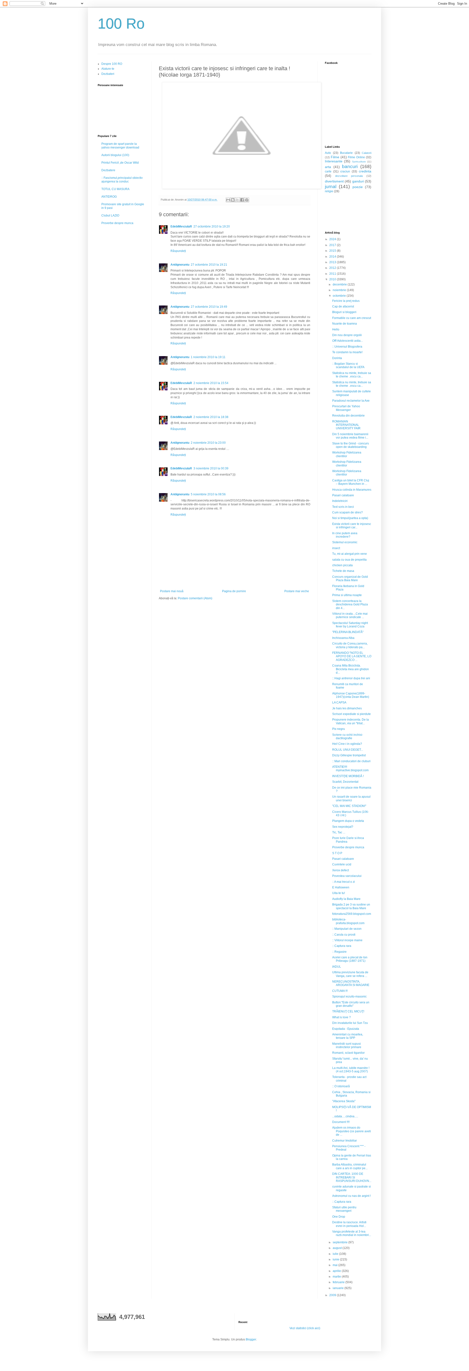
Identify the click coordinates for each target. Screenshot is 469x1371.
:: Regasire (339, 951)
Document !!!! (341, 1122)
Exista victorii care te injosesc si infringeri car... (351, 525)
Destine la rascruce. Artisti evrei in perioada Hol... (349, 1224)
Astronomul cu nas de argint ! (351, 1196)
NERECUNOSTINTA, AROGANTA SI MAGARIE (350, 983)
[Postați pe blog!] (232, 199)
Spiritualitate (359, 161)
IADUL (336, 966)
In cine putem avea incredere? (344, 535)
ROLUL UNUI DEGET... (347, 749)
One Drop (338, 1216)
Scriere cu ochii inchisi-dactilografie (347, 736)
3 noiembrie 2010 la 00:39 (210, 468)
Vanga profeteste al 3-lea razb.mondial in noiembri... (351, 1233)
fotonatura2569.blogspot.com (351, 914)
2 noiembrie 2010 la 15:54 (210, 383)
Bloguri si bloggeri (344, 312)
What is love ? (341, 1017)
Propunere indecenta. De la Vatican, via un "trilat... (350, 721)
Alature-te (107, 68)
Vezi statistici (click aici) (304, 1328)
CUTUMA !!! (340, 991)
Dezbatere (108, 170)
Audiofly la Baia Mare (346, 899)
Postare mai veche (296, 591)
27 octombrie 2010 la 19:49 (209, 306)
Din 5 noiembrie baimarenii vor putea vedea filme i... (350, 435)
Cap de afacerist (343, 306)
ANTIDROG (109, 196)
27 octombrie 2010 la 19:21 (209, 264)
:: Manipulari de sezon (347, 928)
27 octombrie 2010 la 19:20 (211, 226)
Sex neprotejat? (342, 826)
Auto (328, 153)
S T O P (337, 853)
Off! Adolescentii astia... (347, 340)
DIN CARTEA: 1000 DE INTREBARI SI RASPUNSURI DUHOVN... (351, 1177)
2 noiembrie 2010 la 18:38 (210, 417)
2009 (333, 1295)
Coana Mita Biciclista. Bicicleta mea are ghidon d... (350, 669)
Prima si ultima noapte (347, 595)
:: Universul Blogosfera (347, 346)
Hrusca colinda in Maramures (351, 489)
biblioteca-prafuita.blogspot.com (348, 921)
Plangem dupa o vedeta (348, 821)
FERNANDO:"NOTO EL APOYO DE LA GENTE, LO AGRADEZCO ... (351, 656)
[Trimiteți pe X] (237, 199)
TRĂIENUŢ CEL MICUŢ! (348, 1011)
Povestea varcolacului (347, 876)
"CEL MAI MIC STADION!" (349, 806)
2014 (333, 256)
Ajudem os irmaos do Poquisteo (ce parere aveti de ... (351, 1131)
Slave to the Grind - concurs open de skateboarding (350, 445)
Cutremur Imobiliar (344, 1140)
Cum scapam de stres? (347, 512)
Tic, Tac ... (338, 832)
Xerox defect (340, 870)
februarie (339, 1282)
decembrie (340, 284)
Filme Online (356, 157)
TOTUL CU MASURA (115, 189)
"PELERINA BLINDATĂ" (347, 632)
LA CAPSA (339, 702)
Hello (335, 329)
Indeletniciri (340, 501)
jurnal (330, 186)
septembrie (340, 1242)
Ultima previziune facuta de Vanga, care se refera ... (350, 974)
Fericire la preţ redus (346, 301)
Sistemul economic (344, 542)
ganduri (358, 181)
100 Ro (121, 23)
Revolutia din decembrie (348, 415)
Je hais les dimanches (347, 708)
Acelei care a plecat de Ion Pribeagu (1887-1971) (349, 959)
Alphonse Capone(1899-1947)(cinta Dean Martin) (350, 695)
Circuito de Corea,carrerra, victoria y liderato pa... (350, 645)
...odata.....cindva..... (345, 1116)
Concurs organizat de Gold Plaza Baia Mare (350, 578)
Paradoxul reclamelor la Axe (351, 400)
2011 (333, 273)
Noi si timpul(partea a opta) (350, 518)
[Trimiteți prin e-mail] (228, 199)
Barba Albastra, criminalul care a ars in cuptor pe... (350, 1166)
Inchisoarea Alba (343, 638)
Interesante (333, 161)
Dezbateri (107, 74)
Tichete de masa (343, 571)
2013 (333, 262)
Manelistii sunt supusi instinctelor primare (346, 1045)
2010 (333, 279)
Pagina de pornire (234, 591)
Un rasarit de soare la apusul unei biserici (351, 798)
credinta (365, 171)
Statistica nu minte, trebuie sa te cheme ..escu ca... (351, 374)
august (337, 1248)
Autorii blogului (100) (115, 155)
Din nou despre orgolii (347, 335)
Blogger (251, 1339)
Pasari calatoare (343, 495)
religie (329, 191)
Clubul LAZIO (110, 215)
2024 (333, 239)
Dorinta (337, 358)
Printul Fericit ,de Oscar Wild (120, 162)
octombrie (340, 295)
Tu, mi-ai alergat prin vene (349, 553)
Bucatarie (346, 153)
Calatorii (366, 152)
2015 (333, 250)
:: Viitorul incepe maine (347, 940)
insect (336, 548)
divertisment (334, 181)
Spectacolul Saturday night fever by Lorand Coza (350, 624)
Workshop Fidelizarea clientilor (346, 454)
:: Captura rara (341, 946)
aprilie (337, 1271)
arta (328, 167)
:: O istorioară (341, 1086)
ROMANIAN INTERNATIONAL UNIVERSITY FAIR (346, 425)
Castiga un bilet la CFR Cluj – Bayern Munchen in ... (350, 482)
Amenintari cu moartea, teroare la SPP (347, 1036)
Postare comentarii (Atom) (195, 598)
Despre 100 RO (111, 64)
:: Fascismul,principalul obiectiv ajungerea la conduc (122, 179)
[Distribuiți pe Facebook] (242, 199)
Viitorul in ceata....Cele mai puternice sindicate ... (350, 615)
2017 (333, 245)
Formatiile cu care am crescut (351, 318)
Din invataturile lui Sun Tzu (350, 1023)
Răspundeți (178, 251)
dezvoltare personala (349, 175)
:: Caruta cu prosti (343, 934)
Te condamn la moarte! (347, 352)
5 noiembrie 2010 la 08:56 (208, 494)
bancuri (350, 166)
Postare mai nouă (171, 591)
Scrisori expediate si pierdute (351, 714)
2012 (333, 268)
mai (335, 1265)
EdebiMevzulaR (181, 226)
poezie (357, 187)
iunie (336, 1259)
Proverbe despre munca (117, 223)
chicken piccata (342, 565)
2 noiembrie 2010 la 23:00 (208, 442)
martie (337, 1276)
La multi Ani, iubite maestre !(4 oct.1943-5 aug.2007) (350, 1069)
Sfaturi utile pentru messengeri (344, 1209)
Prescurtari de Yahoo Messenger (346, 408)
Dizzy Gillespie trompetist (349, 755)
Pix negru (338, 729)
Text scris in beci (343, 507)
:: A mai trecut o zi (343, 882)
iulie (336, 1254)
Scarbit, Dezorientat (345, 781)
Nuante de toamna (344, 323)
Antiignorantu (180, 264)
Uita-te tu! (338, 893)
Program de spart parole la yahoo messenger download (120, 145)
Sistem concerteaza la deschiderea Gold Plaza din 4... (350, 604)
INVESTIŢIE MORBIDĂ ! (348, 776)
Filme (335, 157)
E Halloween (340, 887)
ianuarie (338, 1288)
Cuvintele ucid (341, 864)
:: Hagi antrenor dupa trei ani (351, 678)
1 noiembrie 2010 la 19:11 (208, 357)
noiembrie (340, 290)
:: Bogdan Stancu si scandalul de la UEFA (348, 365)
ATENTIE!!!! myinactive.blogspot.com (350, 768)
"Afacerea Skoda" (343, 1101)
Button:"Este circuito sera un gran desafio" (350, 1004)
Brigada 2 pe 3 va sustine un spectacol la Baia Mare (351, 906)
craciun (345, 171)
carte (328, 171)
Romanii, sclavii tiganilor (348, 1052)
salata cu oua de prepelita (349, 559)
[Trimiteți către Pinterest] (246, 199)
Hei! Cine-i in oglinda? (347, 744)
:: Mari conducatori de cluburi (351, 761)
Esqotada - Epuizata (345, 1029)
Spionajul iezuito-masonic (349, 996)
